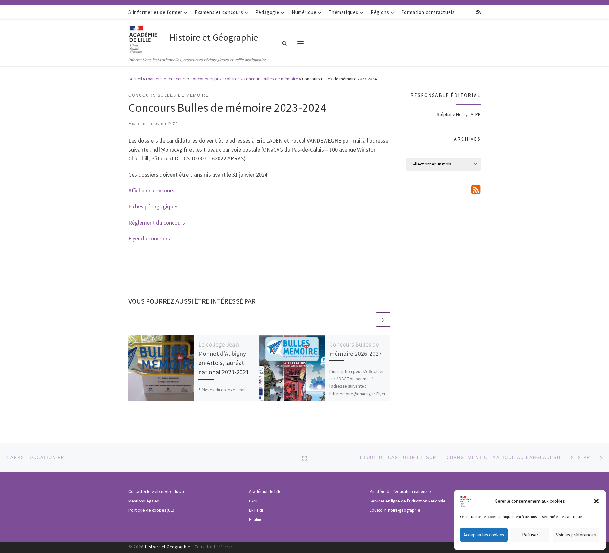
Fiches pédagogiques (153, 206)
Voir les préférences (576, 535)
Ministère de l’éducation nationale (400, 491)
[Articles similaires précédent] (368, 319)
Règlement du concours (156, 222)
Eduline (256, 519)
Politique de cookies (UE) (151, 510)
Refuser (530, 535)
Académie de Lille (265, 491)
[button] (596, 501)
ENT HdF (256, 510)
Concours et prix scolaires (215, 79)
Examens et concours (166, 79)
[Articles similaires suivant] (383, 319)
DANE (254, 501)
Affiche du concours (151, 190)
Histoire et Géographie (167, 547)
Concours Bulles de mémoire (271, 79)
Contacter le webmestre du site (157, 491)
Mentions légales (143, 501)
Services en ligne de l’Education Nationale (408, 501)
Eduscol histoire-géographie (395, 510)
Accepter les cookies (483, 535)
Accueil (135, 79)
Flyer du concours (149, 238)
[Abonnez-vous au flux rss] (478, 12)
